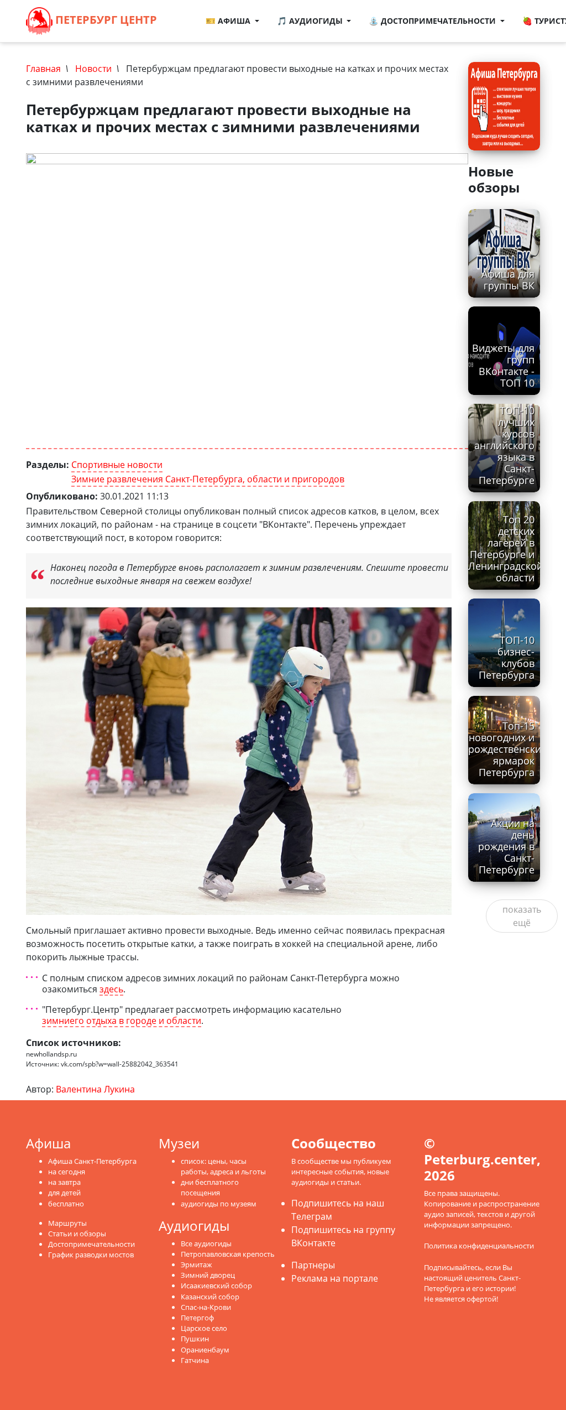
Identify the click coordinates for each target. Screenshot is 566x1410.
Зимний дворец (208, 1275)
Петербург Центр (105, 19)
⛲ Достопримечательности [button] (433, 20)
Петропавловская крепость (228, 1254)
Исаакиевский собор (216, 1286)
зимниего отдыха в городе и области (121, 1021)
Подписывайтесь (453, 1267)
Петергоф (197, 1318)
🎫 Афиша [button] (229, 20)
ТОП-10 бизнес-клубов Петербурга (506, 657)
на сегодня (66, 1172)
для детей (64, 1193)
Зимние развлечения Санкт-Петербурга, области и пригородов (207, 479)
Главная (43, 69)
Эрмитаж (196, 1264)
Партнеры (313, 1265)
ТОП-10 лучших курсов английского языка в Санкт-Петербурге (504, 445)
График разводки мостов (91, 1255)
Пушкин (195, 1339)
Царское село (204, 1328)
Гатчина (195, 1360)
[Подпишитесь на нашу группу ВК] (187, 28)
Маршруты (67, 1223)
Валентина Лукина (95, 1089)
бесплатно (66, 1204)
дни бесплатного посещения (210, 1187)
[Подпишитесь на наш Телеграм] (191, 14)
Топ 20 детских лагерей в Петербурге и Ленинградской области (505, 549)
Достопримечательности (91, 1244)
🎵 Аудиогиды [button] (311, 20)
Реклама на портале (334, 1278)
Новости (93, 69)
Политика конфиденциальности (479, 1246)
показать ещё (521, 916)
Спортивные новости (117, 465)
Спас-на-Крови (206, 1307)
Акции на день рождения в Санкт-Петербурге (506, 846)
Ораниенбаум (205, 1350)
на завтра (64, 1182)
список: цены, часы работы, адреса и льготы (223, 1166)
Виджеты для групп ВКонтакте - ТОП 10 (503, 365)
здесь (111, 989)
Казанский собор (210, 1297)
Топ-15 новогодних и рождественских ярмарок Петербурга (507, 749)
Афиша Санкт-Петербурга (92, 1161)
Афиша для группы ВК (507, 279)
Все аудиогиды (206, 1243)
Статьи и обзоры (77, 1234)
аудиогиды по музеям (218, 1204)
